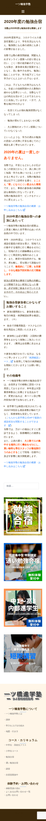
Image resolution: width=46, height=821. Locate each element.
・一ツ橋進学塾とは (13, 714)
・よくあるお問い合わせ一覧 (17, 792)
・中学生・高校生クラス (15, 745)
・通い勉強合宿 (11, 763)
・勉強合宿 (9, 757)
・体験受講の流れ (12, 788)
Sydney (23, 816)
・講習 (7, 769)
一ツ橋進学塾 (23, 4)
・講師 (7, 720)
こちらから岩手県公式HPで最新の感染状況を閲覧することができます (23, 421)
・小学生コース (11, 751)
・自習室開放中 (11, 775)
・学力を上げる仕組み (14, 725)
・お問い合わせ (11, 795)
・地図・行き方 (11, 731)
